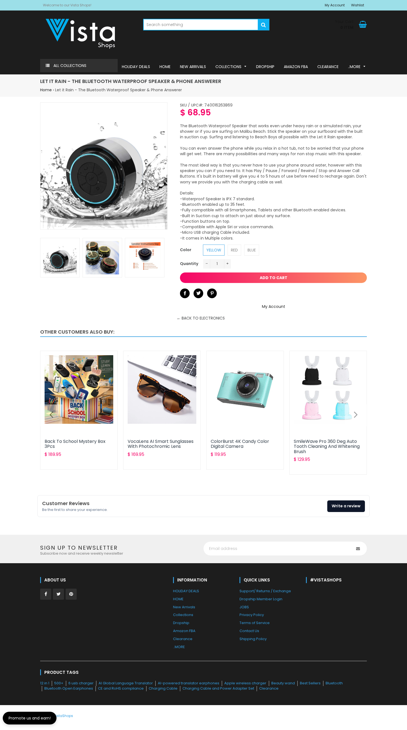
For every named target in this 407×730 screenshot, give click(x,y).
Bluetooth (334, 683)
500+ (58, 683)
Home (46, 90)
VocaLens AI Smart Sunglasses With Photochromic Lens (161, 444)
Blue (252, 250)
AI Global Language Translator (126, 683)
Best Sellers (310, 683)
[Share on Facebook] (185, 293)
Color (185, 250)
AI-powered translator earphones (188, 683)
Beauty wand (283, 683)
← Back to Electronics (201, 318)
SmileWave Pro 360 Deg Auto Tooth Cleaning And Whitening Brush (327, 446)
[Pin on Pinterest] (212, 293)
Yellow (213, 250)
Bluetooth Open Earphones (68, 688)
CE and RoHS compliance (121, 688)
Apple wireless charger (245, 683)
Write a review (346, 506)
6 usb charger (81, 683)
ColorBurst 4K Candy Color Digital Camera (240, 444)
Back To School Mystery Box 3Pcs (75, 444)
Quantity (189, 263)
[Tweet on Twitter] (198, 293)
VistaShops (63, 715)
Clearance (269, 688)
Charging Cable (163, 688)
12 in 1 (44, 683)
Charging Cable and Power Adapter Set (218, 688)
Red (234, 250)
